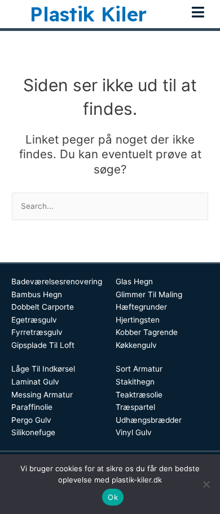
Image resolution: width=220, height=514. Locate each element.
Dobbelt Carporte (42, 306)
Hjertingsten (138, 319)
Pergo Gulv (31, 419)
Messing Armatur (42, 394)
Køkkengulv (136, 345)
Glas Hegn (134, 281)
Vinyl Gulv (134, 432)
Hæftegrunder (141, 306)
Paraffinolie (31, 407)
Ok (113, 497)
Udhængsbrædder (149, 419)
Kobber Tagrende (147, 332)
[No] (206, 484)
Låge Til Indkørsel (43, 368)
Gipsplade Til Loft (42, 345)
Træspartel (135, 407)
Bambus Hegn (36, 294)
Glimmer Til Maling (149, 294)
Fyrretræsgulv (37, 332)
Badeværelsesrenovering (56, 281)
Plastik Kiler (88, 14)
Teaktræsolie (139, 394)
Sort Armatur (139, 368)
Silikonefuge (33, 432)
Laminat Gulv (35, 381)
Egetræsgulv (34, 319)
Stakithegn (135, 381)
